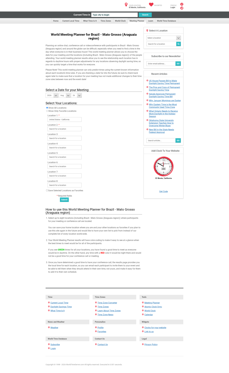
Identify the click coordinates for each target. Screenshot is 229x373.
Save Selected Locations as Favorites (65, 190)
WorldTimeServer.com (63, 5)
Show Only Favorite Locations (62, 111)
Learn (150, 21)
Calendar (148, 314)
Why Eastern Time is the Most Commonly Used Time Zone (163, 105)
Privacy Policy (151, 344)
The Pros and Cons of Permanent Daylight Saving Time (164, 88)
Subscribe (55, 344)
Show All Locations (57, 108)
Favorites (158, 5)
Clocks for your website (155, 327)
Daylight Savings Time (61, 307)
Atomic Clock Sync (153, 307)
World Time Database (166, 21)
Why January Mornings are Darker (165, 100)
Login (172, 7)
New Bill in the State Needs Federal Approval (161, 131)
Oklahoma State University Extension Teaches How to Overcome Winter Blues (161, 123)
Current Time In (82, 14)
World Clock (120, 21)
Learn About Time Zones (109, 310)
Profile (101, 327)
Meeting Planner (137, 21)
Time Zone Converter (107, 303)
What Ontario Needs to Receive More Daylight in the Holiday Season (163, 114)
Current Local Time (70, 21)
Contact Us (103, 344)
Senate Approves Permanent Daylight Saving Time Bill (162, 95)
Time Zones (106, 21)
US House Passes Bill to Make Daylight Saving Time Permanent (164, 82)
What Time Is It (90, 21)
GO (178, 63)
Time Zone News (105, 314)
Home (55, 21)
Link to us (149, 331)
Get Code (163, 191)
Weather (54, 327)
